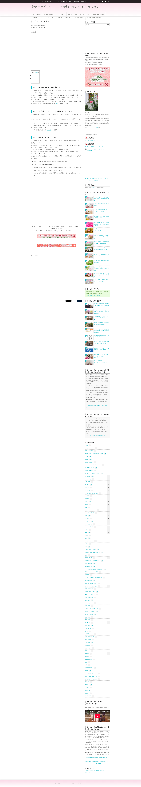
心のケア (88, 498)
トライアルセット (90, 470)
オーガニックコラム (79, 17)
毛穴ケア (88, 574)
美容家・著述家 (89, 557)
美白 (87, 538)
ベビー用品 (89, 642)
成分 (87, 532)
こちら (58, 104)
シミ (87, 546)
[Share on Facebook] (108, 1)
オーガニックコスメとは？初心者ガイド (96, 435)
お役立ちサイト (90, 566)
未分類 (87, 445)
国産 (87, 515)
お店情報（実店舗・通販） (92, 583)
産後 (87, 662)
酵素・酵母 (88, 619)
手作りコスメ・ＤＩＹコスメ (93, 608)
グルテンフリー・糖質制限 (92, 679)
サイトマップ (84, 1)
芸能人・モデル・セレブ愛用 (93, 572)
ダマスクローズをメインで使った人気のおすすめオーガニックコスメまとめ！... (101, 224)
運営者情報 (76, 1)
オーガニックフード (91, 512)
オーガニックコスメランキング (94, 17)
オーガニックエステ (48, 14)
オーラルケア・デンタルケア (92, 493)
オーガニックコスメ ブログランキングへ (94, 140)
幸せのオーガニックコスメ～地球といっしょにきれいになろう (65, 6)
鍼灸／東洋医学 (89, 580)
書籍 (87, 555)
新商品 (88, 459)
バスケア (88, 495)
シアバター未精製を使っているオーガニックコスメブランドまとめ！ (101, 237)
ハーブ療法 (89, 625)
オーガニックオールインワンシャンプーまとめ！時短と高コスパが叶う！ (101, 199)
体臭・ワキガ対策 (90, 588)
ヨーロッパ (89, 521)
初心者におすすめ (90, 462)
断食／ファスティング (91, 594)
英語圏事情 (88, 645)
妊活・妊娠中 (89, 639)
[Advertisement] (45, 50)
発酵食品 (88, 653)
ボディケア (89, 481)
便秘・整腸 (89, 617)
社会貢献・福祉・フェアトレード (93, 552)
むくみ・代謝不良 (90, 614)
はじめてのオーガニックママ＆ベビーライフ (95, 770)
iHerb (87, 690)
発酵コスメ (88, 650)
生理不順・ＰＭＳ (90, 634)
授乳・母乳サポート (90, 636)
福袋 (87, 665)
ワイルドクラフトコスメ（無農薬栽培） (95, 569)
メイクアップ (89, 479)
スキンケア (89, 476)
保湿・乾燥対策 (90, 563)
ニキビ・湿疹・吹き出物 (92, 549)
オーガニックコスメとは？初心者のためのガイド (43, 1)
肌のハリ (88, 681)
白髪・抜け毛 (89, 628)
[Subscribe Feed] (102, 1)
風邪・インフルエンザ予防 (92, 676)
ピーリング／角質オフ (91, 611)
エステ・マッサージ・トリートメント (94, 577)
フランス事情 (89, 648)
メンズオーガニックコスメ (92, 673)
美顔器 (87, 504)
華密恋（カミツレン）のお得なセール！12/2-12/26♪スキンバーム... (101, 343)
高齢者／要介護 (89, 659)
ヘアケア (88, 484)
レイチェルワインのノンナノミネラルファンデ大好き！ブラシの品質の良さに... (101, 311)
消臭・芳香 (88, 605)
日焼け (88, 543)
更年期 (87, 631)
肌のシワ (88, 684)
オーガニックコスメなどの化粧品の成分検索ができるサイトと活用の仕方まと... (101, 331)
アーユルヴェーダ (90, 603)
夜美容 (88, 535)
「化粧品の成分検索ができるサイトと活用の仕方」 (96, 757)
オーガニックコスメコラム (94, 295)
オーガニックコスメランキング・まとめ (95, 453)
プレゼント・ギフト (91, 467)
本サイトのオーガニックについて (64, 1)
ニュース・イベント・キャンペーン (94, 465)
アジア (87, 529)
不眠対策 (88, 656)
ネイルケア (88, 490)
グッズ (88, 501)
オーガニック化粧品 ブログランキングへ (94, 146)
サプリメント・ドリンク (92, 510)
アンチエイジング (90, 541)
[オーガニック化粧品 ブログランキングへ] (89, 144)
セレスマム (87, 772)
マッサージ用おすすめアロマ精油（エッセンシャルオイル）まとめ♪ (101, 305)
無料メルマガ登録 (90, 450)
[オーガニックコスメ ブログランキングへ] (89, 139)
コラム (88, 456)
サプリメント (68, 17)
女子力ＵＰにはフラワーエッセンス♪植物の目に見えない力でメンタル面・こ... (102, 356)
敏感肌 (88, 670)
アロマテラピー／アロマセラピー (94, 560)
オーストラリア (90, 524)
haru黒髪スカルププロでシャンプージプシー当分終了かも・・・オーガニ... (101, 318)
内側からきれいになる (91, 591)
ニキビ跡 (88, 687)
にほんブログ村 (88, 150)
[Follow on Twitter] (105, 1)
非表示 (36, 72)
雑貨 (87, 507)
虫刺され (88, 693)
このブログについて (90, 448)
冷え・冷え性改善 (90, 597)
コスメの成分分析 (37, 14)
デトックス (89, 600)
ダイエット (88, 622)
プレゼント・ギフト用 (57, 17)
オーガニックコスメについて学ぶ (94, 473)
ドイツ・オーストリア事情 (92, 586)
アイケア (88, 487)
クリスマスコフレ (90, 667)
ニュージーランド (90, 526)
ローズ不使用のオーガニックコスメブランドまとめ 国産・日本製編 (101, 275)
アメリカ (88, 518)
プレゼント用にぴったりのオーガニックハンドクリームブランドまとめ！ (101, 268)
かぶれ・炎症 (89, 696)
